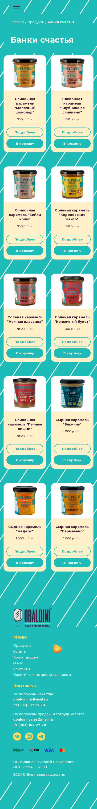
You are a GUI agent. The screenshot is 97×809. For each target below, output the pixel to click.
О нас (18, 663)
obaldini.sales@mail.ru (33, 719)
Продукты (22, 645)
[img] (33, 617)
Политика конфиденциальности (42, 675)
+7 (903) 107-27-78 (29, 705)
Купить (19, 651)
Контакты (21, 669)
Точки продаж (26, 657)
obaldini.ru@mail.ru (30, 699)
